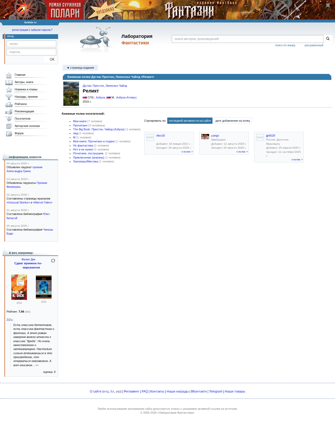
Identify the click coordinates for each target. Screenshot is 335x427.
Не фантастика (83, 145)
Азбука (100, 97)
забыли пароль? (41, 29)
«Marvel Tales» (42, 202)
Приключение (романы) (88, 157)
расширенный (314, 45)
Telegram (215, 391)
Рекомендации (24, 111)
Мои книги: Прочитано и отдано (94, 141)
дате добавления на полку (232, 120)
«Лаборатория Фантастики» (176, 412)
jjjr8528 (270, 135)
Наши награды (178, 391)
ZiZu (9, 319)
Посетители (22, 118)
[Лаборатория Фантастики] (96, 40)
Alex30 (160, 135)
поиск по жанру (285, 45)
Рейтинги (21, 104)
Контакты (157, 391)
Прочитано (80, 125)
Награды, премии (26, 96)
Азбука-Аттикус (126, 97)
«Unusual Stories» (18, 202)
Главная (20, 74)
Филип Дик (28, 259)
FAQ (145, 391)
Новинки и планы (26, 89)
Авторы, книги (24, 82)
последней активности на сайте (190, 120)
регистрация (20, 29)
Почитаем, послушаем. (88, 153)
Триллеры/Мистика (85, 161)
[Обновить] (53, 262)
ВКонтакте (199, 391)
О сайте (96, 391)
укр (118, 391)
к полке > (187, 151)
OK (50, 59)
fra (112, 391)
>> (36, 365)
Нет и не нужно (83, 149)
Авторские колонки (27, 125)
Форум (19, 133)
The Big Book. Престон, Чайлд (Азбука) (99, 129)
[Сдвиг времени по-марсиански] (19, 298)
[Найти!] (327, 39)
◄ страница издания (80, 67)
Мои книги (79, 121)
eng (106, 391)
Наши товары (235, 391)
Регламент (131, 391)
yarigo (215, 135)
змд (75, 133)
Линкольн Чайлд (116, 85)
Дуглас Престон (93, 85)
